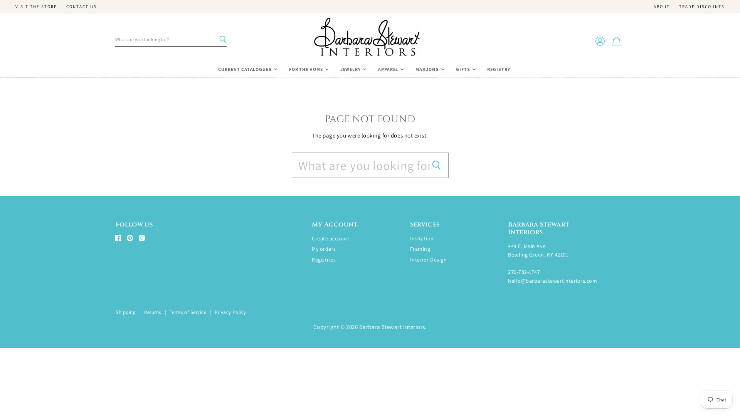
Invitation (422, 238)
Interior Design (428, 259)
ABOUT (662, 6)
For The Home (306, 69)
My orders (324, 248)
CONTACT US (81, 6)
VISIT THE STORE (36, 6)
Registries (324, 259)
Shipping (126, 312)
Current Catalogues (245, 69)
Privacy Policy (230, 312)
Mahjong (427, 69)
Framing (420, 248)
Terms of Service (188, 312)
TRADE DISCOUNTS (702, 6)
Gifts (463, 69)
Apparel (389, 69)
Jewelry (351, 69)
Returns (152, 312)
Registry (498, 69)
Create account (330, 238)
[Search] (223, 40)
